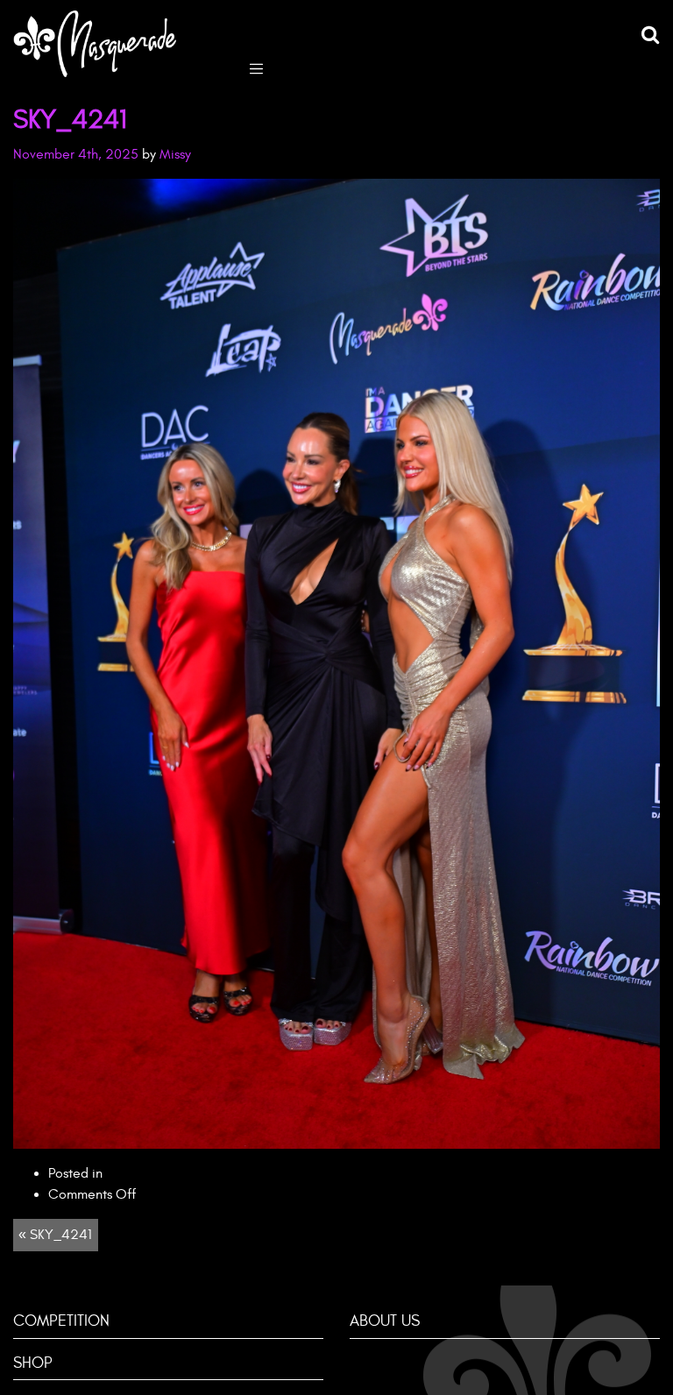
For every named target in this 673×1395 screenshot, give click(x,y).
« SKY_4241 (55, 1235)
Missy (175, 154)
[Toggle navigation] (256, 67)
